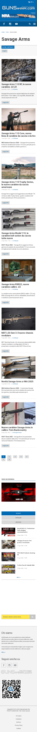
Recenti (22, 513)
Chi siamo (18, 716)
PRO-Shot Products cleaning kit (26, 553)
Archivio (18, 522)
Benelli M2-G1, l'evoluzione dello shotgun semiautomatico (26, 530)
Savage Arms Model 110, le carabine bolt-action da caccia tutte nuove (16, 236)
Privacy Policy (18, 725)
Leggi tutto (5, 102)
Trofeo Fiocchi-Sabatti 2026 (25, 565)
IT (31, 2)
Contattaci (19, 719)
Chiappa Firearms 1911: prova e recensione (24, 541)
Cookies (18, 728)
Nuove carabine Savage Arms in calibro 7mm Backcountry (17, 428)
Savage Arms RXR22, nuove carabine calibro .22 (15, 285)
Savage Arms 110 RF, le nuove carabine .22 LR (16, 85)
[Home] (18, 7)
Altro (18, 577)
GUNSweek (15, 89)
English (4, 51)
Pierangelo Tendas (17, 432)
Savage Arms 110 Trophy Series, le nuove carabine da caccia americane (17, 184)
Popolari (18, 517)
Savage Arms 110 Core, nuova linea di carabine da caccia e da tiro (18, 134)
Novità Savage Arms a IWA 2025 (17, 381)
